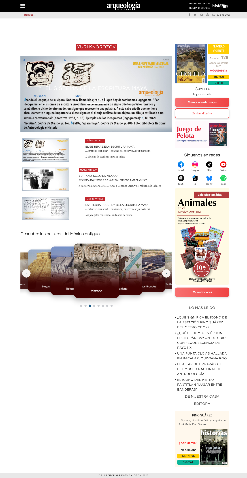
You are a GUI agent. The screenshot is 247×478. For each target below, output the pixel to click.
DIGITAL (188, 462)
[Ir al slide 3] (90, 306)
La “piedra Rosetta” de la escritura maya (116, 205)
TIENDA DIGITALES (199, 8)
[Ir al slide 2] (85, 306)
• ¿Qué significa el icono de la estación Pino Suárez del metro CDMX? (201, 322)
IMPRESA (188, 456)
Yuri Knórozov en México (96, 88)
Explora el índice (202, 113)
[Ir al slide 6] (103, 306)
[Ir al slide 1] (81, 306)
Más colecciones (202, 292)
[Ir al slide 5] (98, 306)
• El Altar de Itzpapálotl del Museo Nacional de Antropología (198, 369)
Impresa (219, 76)
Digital (218, 83)
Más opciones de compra (202, 102)
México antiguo (95, 141)
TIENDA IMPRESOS (199, 4)
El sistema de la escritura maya (110, 146)
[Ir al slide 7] (107, 306)
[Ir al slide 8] (111, 306)
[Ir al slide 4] (94, 306)
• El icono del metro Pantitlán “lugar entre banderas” (198, 384)
